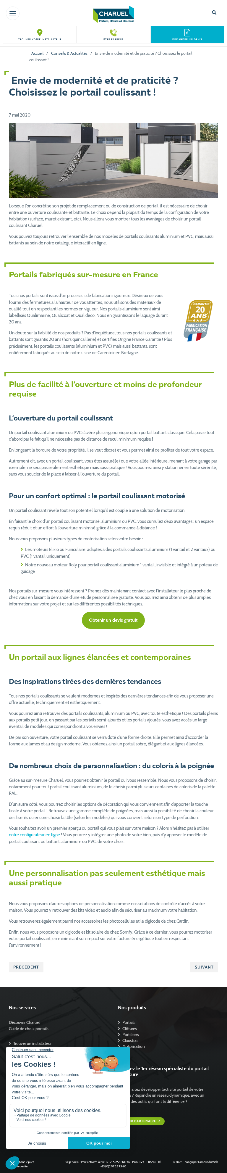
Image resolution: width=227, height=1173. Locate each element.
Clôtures (129, 1028)
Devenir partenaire (137, 1121)
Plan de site (20, 1166)
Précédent (26, 967)
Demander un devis (187, 39)
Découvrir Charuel (24, 1022)
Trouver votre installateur (39, 39)
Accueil (37, 53)
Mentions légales (23, 1162)
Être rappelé (113, 39)
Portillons (130, 1034)
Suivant (204, 967)
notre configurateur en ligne (34, 834)
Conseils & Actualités (69, 53)
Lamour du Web (208, 1162)
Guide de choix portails (28, 1028)
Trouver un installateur (32, 1043)
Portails (128, 1022)
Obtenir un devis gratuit (113, 620)
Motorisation (133, 1046)
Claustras (130, 1040)
